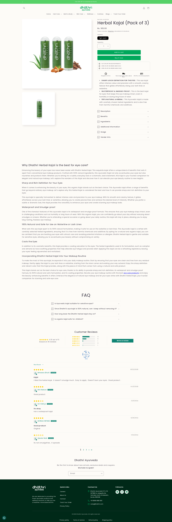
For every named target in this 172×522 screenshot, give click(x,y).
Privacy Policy (64, 506)
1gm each (103, 38)
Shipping (111, 31)
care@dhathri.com (96, 504)
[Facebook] (117, 492)
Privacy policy (64, 520)
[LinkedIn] (126, 492)
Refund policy (93, 520)
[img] (38, 370)
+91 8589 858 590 (96, 501)
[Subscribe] (101, 473)
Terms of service (79, 520)
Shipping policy (107, 520)
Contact (63, 499)
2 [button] (83, 450)
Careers (62, 491)
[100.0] (86, 354)
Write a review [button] (122, 341)
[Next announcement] (150, 2)
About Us (63, 495)
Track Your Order (66, 502)
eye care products (131, 273)
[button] (24, 8)
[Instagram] (122, 492)
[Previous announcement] (22, 2)
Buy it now (119, 58)
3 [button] (86, 450)
